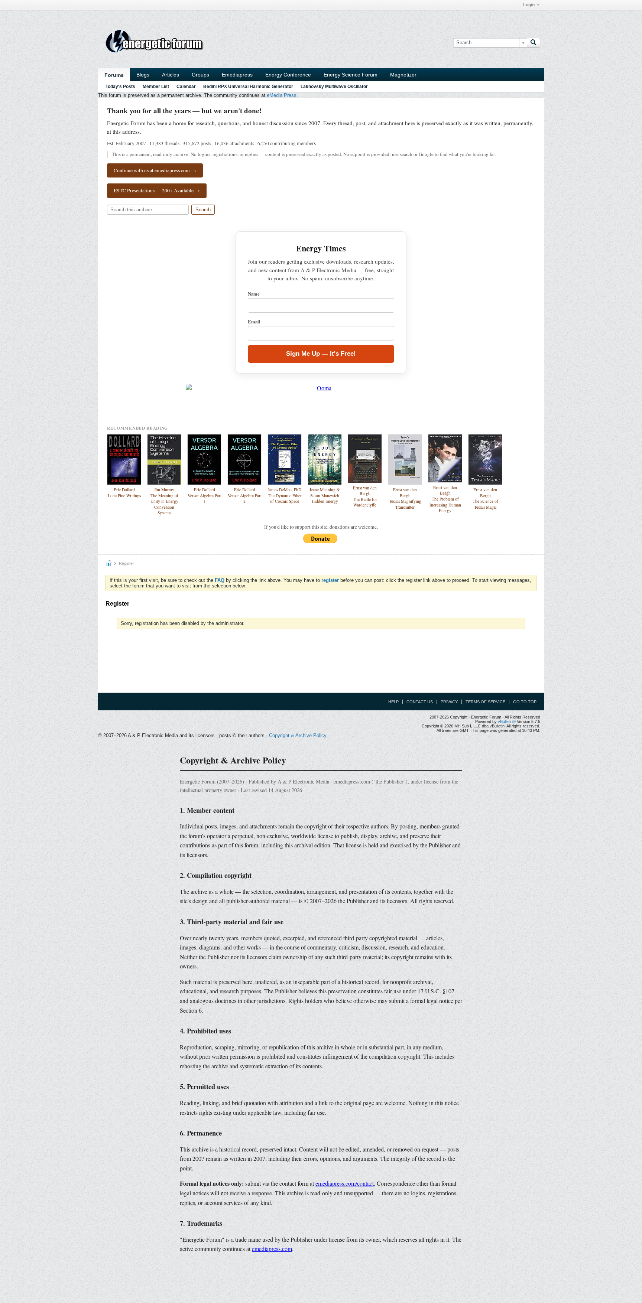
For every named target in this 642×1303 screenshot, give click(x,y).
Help (393, 702)
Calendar (186, 86)
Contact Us (419, 702)
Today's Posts (120, 86)
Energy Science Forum (350, 75)
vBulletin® (507, 721)
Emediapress (237, 75)
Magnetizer (403, 75)
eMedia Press (281, 95)
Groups (200, 75)
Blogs (142, 75)
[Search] (533, 43)
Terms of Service (485, 702)
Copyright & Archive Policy (298, 735)
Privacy (449, 702)
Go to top (524, 702)
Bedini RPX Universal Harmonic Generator (248, 86)
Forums (114, 75)
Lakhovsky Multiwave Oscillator (334, 86)
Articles (170, 75)
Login (529, 4)
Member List (156, 86)
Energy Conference (288, 75)
